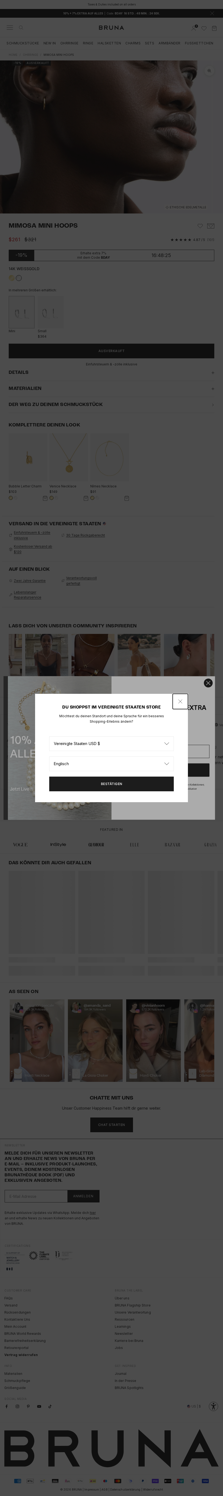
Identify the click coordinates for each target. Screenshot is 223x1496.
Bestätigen (111, 784)
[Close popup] (180, 701)
